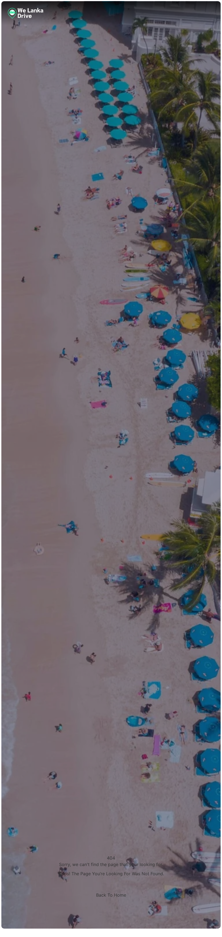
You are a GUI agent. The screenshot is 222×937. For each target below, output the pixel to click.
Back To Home (111, 895)
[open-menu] (211, 13)
